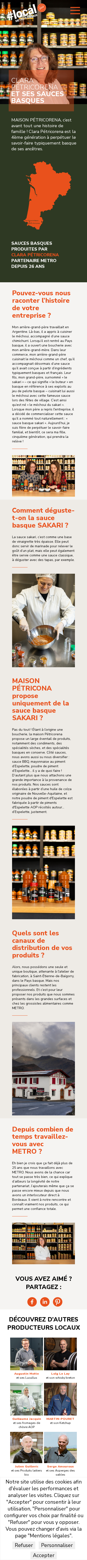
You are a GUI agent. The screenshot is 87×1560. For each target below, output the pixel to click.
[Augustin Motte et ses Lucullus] (26, 1340)
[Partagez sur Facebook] (32, 1305)
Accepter (43, 1555)
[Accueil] (26, 21)
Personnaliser (57, 1545)
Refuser (24, 1545)
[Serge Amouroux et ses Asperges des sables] (60, 1434)
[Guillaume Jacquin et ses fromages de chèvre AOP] (26, 1385)
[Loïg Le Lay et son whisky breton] (60, 1340)
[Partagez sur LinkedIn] (45, 1305)
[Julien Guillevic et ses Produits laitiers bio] (26, 1434)
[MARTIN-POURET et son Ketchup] (60, 1385)
